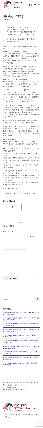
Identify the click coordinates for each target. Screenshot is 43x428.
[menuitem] (34, 4)
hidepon (6, 19)
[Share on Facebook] (12, 207)
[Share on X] (31, 207)
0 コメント (17, 193)
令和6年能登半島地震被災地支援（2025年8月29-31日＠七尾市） (20, 357)
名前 (32, 236)
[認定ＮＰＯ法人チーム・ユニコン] (17, 4)
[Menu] (38, 4)
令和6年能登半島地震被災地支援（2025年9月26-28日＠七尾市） (20, 340)
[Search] (34, 4)
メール (32, 245)
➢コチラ (24, 390)
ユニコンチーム (31, 193)
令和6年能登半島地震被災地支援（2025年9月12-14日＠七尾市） (20, 352)
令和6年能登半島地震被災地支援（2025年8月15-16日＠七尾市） (20, 363)
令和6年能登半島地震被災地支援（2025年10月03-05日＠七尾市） (21, 335)
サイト (32, 251)
